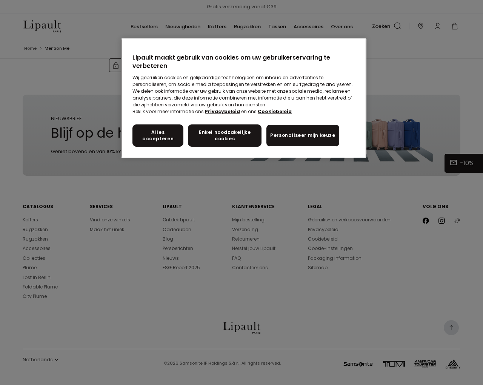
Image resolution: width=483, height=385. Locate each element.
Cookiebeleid (275, 111)
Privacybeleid (222, 111)
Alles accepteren (158, 135)
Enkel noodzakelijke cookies (225, 135)
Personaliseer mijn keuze (302, 135)
